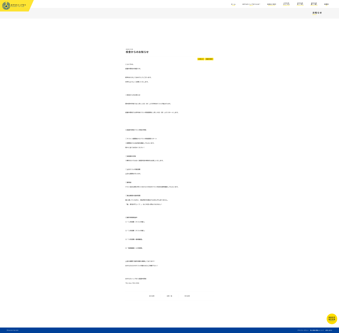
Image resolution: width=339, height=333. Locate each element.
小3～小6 (286, 4)
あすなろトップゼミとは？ (252, 4)
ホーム (233, 4)
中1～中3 (300, 4)
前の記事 (151, 296)
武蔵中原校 (209, 59)
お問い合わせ (328, 330)
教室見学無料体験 (332, 318)
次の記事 (187, 296)
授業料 (326, 4)
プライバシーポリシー (303, 330)
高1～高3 (314, 4)
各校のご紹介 (271, 4)
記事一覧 (169, 296)
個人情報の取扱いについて (317, 330)
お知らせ (201, 59)
